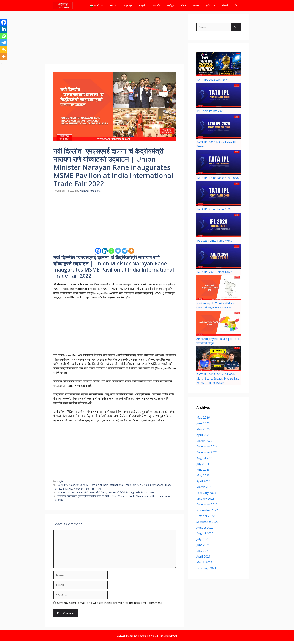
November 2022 (207, 510)
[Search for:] (213, 27)
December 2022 (207, 504)
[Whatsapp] (111, 251)
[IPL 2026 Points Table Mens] (218, 225)
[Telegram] (125, 251)
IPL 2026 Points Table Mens (214, 240)
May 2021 (203, 551)
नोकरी (225, 5)
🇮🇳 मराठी (94, 5)
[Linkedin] (105, 251)
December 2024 (207, 446)
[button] (236, 5)
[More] (131, 251)
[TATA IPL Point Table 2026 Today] (218, 163)
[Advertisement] (114, 38)
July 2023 (202, 464)
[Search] (236, 27)
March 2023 (204, 487)
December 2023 (207, 452)
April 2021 (203, 556)
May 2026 (203, 417)
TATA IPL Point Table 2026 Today (217, 178)
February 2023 (206, 493)
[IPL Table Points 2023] (218, 96)
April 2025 (203, 435)
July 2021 (202, 539)
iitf (65, 484)
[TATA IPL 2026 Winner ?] (218, 65)
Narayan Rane (81, 488)
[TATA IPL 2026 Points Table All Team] (218, 127)
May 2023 (203, 475)
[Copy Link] (3, 49)
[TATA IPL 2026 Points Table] (218, 257)
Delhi (60, 484)
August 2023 (205, 458)
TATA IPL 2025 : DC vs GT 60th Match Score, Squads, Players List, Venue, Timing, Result (217, 378)
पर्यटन (183, 5)
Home (113, 5)
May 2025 (203, 429)
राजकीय (156, 5)
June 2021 (203, 545)
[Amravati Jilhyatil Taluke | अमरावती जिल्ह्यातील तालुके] (218, 324)
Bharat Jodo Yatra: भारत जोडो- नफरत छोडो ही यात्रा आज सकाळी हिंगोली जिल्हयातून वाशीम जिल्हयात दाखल (105, 492)
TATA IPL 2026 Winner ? (211, 79)
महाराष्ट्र (128, 5)
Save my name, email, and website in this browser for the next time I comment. (109, 603)
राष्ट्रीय (142, 5)
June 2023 (203, 470)
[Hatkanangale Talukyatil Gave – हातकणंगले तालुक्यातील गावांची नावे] (218, 288)
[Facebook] (98, 251)
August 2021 (205, 533)
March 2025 (204, 441)
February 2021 (206, 568)
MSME (68, 488)
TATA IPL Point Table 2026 (213, 209)
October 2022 (205, 516)
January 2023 (205, 498)
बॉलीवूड (170, 5)
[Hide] (1, 63)
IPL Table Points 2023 (210, 111)
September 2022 (207, 522)
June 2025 (203, 423)
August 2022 (205, 527)
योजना (196, 5)
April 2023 (203, 481)
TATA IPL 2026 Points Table (214, 272)
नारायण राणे (96, 488)
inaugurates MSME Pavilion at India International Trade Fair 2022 (105, 484)
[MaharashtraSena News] (63, 5)
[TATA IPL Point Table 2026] (218, 194)
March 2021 (204, 562)
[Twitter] (118, 251)
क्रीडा (208, 5)
